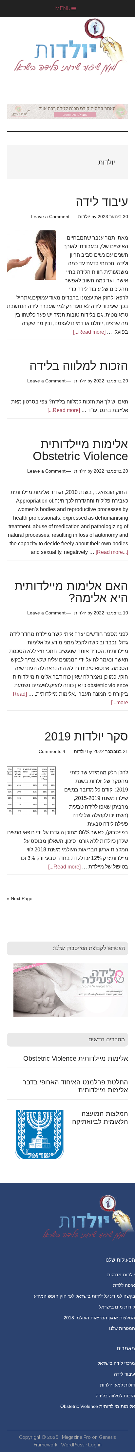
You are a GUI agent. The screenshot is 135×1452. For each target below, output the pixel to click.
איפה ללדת (124, 1285)
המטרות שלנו (122, 1328)
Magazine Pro (76, 1437)
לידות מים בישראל (117, 1306)
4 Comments (52, 751)
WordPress (73, 1444)
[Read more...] (89, 332)
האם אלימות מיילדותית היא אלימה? (71, 592)
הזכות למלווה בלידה (78, 366)
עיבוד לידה (102, 201)
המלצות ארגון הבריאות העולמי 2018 (99, 1317)
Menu (62, 8)
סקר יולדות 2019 (86, 736)
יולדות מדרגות (121, 1274)
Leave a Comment (50, 216)
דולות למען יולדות (117, 1384)
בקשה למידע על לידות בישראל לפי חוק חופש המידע (84, 1296)
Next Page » (19, 898)
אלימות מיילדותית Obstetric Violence (80, 450)
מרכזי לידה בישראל (116, 1363)
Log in (95, 1444)
